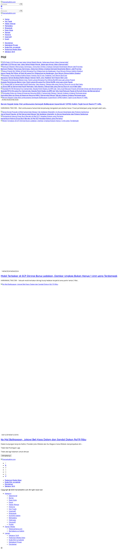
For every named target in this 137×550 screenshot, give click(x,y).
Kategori (8, 493)
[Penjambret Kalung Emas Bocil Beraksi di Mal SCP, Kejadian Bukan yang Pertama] (32, 116)
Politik (11, 524)
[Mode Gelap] (1, 6)
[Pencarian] (1, 9)
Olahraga (12, 520)
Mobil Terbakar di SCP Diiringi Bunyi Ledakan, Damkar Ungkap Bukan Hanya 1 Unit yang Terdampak (59, 275)
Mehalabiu (9, 26)
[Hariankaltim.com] (8, 2)
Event (7, 39)
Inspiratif (8, 37)
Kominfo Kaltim (14, 515)
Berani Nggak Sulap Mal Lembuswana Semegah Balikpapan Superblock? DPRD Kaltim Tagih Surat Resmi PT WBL (51, 104)
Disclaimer (9, 43)
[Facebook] (5, 463)
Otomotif (12, 522)
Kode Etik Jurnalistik (12, 47)
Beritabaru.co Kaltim (16, 531)
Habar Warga (10, 24)
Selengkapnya (6, 455)
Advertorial (13, 496)
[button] (21, 4)
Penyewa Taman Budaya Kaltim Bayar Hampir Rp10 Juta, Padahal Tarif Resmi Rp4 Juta (34, 78)
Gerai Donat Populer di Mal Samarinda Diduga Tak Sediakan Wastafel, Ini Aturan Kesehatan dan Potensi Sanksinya (44, 114)
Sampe (7, 32)
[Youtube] (5, 472)
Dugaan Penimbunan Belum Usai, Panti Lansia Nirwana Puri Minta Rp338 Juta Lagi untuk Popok (37, 82)
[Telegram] (5, 476)
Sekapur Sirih (10, 52)
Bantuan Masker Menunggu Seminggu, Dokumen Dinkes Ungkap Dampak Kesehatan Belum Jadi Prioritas (41, 69)
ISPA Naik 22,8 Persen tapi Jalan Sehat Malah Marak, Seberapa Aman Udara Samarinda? (34, 64)
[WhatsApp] (5, 474)
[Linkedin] (5, 470)
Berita (11, 498)
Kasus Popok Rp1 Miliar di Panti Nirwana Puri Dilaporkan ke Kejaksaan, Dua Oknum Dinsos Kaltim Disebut (41, 73)
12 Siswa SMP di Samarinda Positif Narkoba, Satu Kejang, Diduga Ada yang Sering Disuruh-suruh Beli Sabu (41, 86)
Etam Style (9, 30)
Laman (7, 533)
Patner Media (10, 527)
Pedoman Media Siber (13, 49)
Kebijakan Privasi (11, 45)
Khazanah (8, 28)
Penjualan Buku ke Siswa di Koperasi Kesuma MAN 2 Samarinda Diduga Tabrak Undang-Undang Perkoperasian (43, 95)
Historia (8, 35)
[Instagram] (5, 468)
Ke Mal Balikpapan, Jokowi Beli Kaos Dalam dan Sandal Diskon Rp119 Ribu (43, 439)
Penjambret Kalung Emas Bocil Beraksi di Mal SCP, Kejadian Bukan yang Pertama (31, 119)
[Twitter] (5, 465)
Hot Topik (8, 21)
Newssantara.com (15, 529)
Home (7, 19)
